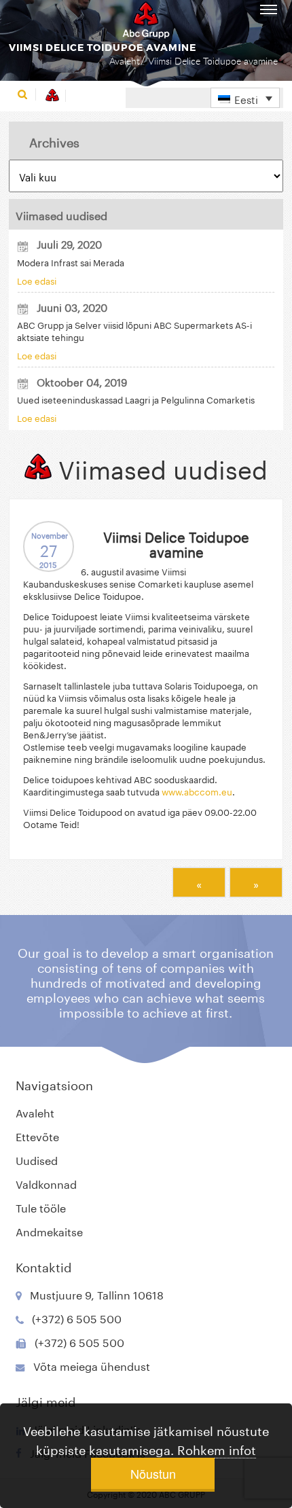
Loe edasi (36, 280)
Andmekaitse (49, 1230)
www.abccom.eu (197, 790)
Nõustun (153, 1473)
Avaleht (124, 60)
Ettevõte (37, 1135)
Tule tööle (41, 1206)
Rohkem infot (216, 1448)
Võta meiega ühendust (91, 1365)
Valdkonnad (46, 1182)
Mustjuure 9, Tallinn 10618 (97, 1293)
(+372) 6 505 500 (77, 1317)
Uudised (37, 1159)
